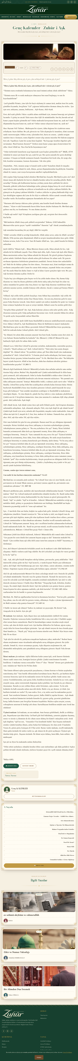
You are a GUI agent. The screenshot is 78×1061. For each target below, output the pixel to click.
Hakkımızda (45, 16)
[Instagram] (71, 2)
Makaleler (27, 16)
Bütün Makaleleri (39, 796)
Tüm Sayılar (44, 1015)
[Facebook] (68, 2)
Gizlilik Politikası (45, 1041)
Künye (52, 16)
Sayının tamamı (28, 765)
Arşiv (19, 16)
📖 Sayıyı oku (39, 865)
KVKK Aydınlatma (45, 1047)
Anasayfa (5, 16)
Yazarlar (35, 16)
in (67, 69)
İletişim (60, 16)
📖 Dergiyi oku (11, 765)
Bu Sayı (12, 16)
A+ (26, 67)
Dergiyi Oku (71, 17)
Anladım (39, 1057)
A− (17, 67)
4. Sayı (34, 24)
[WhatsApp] (74, 2)
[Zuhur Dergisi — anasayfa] (39, 9)
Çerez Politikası (45, 1044)
